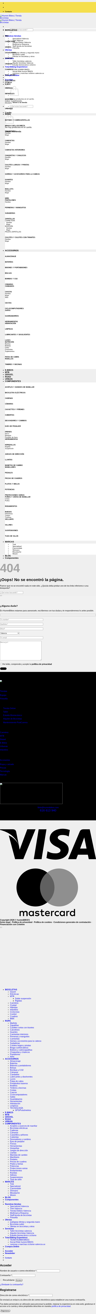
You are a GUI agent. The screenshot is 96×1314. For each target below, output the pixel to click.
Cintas (7, 499)
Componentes (11, 558)
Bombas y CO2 (17, 1070)
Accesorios (5, 760)
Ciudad (13, 1005)
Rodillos (13, 1086)
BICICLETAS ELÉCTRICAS (15, 393)
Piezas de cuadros (18, 1162)
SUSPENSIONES (11, 530)
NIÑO (7, 198)
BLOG (8, 556)
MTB (7, 372)
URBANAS (9, 108)
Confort (13, 1014)
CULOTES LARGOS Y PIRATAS (17, 165)
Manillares (14, 1157)
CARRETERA (10, 41)
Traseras (8, 517)
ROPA (8, 1021)
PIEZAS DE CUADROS (13, 478)
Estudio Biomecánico (12, 715)
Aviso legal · (6, 922)
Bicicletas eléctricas (19, 1128)
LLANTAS (8, 460)
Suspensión (9, 448)
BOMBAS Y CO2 (11, 279)
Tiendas (3, 691)
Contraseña (6, 1275)
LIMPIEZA (9, 329)
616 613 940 (48, 810)
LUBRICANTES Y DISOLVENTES (17, 335)
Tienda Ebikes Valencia (21, 42)
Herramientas (16, 1101)
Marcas (3, 775)
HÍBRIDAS (9, 88)
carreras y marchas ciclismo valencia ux (28, 73)
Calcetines (15, 1030)
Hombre (8, 133)
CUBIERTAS (9, 415)
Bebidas (8, 346)
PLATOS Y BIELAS (12, 484)
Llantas (13, 1153)
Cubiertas (14, 1137)
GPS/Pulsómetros (23, 1110)
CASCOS (8, 292)
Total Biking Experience (16, 67)
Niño (6, 297)
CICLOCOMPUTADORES (14, 308)
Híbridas (14, 1007)
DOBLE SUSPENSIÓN (13, 101)
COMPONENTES (13, 381)
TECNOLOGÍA (16, 1108)
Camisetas (15, 1039)
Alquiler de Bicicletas (12, 719)
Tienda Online (9, 708)
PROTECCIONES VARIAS (14, 495)
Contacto (8, 12)
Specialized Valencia (20, 39)
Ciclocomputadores (18, 1095)
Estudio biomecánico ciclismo (24, 65)
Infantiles (4, 750)
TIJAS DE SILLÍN (11, 536)
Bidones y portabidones (20, 1066)
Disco (7, 434)
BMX (7, 36)
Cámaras (14, 1072)
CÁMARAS (9, 284)
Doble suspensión (23, 998)
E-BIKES (9, 370)
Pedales (13, 1159)
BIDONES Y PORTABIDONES (16, 267)
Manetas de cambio (18, 1155)
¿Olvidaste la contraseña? (11, 1284)
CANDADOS (9, 286)
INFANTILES (9, 94)
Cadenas (14, 1130)
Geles (7, 348)
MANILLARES (10, 467)
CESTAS (8, 303)
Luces (12, 1079)
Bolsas (13, 1068)
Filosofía (15, 48)
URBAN (8, 379)
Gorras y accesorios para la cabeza (25, 1041)
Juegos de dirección (19, 1150)
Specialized (17, 546)
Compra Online (12, 1246)
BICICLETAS (11, 30)
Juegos (7, 515)
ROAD (8, 377)
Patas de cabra (16, 1081)
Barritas (8, 344)
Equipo (3, 695)
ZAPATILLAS (10, 219)
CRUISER (8, 64)
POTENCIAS (9, 489)
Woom (15, 554)
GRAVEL (8, 47)
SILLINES (8, 525)
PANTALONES (10, 200)
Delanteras (9, 514)
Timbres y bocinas (18, 1088)
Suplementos (9, 351)
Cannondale (17, 548)
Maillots (13, 1023)
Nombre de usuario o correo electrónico (18, 1271)
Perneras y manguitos (19, 1036)
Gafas (12, 1097)
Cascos (13, 1092)
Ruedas (13, 1173)
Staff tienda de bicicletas (22, 46)
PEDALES (9, 473)
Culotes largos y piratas (20, 1045)
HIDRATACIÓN (10, 323)
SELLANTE (9, 519)
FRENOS (8, 432)
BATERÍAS (9, 262)
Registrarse (5, 1311)
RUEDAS (8, 512)
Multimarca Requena (20, 44)
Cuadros (14, 1016)
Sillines (13, 1175)
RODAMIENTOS (11, 506)
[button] (7, 84)
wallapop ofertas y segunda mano (25, 53)
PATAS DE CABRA (12, 357)
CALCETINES (10, 131)
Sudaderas (15, 1043)
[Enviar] (11, 32)
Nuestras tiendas (13, 36)
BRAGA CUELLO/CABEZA (15, 126)
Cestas (13, 1090)
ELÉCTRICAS (10, 81)
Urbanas (4, 746)
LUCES (7, 340)
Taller (5, 712)
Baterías (13, 1063)
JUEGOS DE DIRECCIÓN (14, 454)
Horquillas (14, 1148)
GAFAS (7, 310)
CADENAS (9, 398)
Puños (7, 501)
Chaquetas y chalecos (20, 1052)
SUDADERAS (10, 213)
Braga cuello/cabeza (19, 1048)
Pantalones (15, 1054)
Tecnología (5, 771)
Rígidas (7, 447)
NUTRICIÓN (9, 342)
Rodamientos (16, 1171)
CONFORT (9, 58)
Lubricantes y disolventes (21, 1077)
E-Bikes (3, 743)
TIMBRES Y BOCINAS (13, 364)
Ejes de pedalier (17, 1141)
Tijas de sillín (16, 1179)
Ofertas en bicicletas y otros (23, 56)
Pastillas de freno (11, 437)
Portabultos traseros (19, 1083)
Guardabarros (16, 1099)
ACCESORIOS (12, 250)
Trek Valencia (17, 40)
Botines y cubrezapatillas (21, 1050)
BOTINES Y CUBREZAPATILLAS (17, 120)
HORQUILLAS (10, 445)
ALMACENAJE (10, 256)
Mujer (7, 135)
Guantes (14, 1032)
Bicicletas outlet (18, 54)
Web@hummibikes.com (48, 807)
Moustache (16, 552)
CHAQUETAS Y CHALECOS (15, 155)
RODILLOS (9, 359)
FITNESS (8, 82)
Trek (14, 544)
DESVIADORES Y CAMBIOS (16, 421)
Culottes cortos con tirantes (22, 1028)
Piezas (3, 768)
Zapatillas (14, 1025)
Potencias (14, 1166)
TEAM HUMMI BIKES (20, 70)
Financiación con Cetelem (12, 924)
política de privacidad (42, 664)
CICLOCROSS (10, 53)
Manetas (8, 435)
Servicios (9, 1229)
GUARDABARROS (12, 316)
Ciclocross (14, 1012)
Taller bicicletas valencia (22, 61)
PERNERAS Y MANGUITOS (15, 208)
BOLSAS (8, 273)
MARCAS (9, 542)
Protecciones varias (19, 1168)
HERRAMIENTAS (11, 321)
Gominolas (9, 349)
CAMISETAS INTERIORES (15, 150)
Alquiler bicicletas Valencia (22, 63)
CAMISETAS (9, 141)
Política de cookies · (44, 922)
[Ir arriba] (1, 927)
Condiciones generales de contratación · (73, 922)
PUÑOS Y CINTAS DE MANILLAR (17, 497)
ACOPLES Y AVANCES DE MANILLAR (19, 387)
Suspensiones (16, 1177)
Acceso (19, 1280)
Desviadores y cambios (20, 1139)
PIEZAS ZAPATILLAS (13, 232)
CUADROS (9, 69)
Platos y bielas (16, 1164)
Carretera (4, 732)
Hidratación (15, 1103)
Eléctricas (14, 994)
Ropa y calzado (7, 764)
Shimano (16, 550)
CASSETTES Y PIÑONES (14, 409)
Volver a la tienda (19, 102)
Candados (14, 1074)
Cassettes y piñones (19, 1135)
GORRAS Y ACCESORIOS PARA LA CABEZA (22, 174)
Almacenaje (15, 1061)
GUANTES (9, 180)
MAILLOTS (9, 189)
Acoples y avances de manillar (23, 1126)
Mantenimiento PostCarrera (15, 722)
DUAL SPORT (10, 75)
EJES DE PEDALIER (13, 426)
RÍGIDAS (8, 103)
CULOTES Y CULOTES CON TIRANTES (20, 237)
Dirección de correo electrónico (14, 1295)
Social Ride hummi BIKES (22, 71)
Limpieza (14, 1106)
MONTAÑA (9, 99)
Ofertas (8, 50)
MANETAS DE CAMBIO (14, 465)
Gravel (3, 739)
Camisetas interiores (19, 1034)
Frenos (13, 1144)
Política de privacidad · (23, 922)
